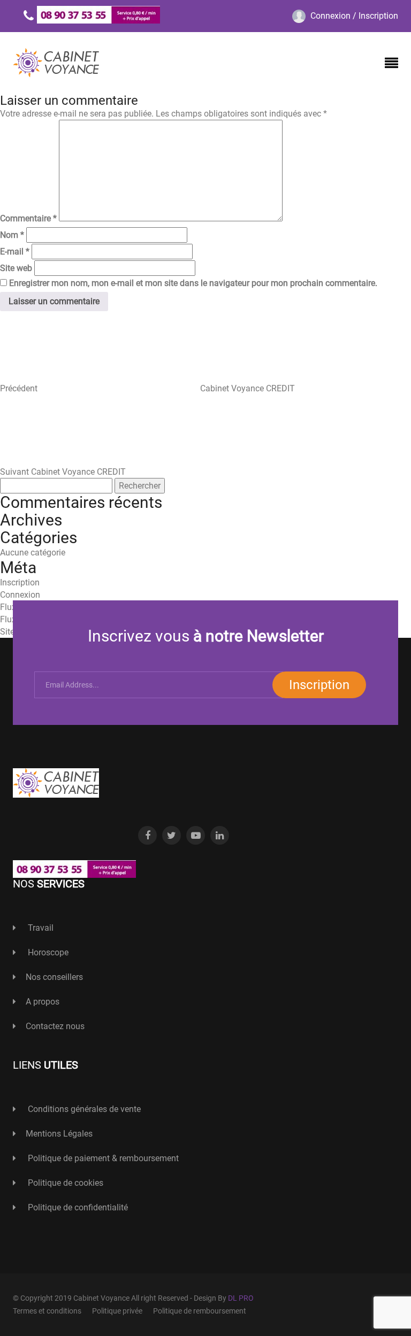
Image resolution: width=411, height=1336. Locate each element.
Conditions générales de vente (83, 1109)
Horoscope (47, 952)
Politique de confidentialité (77, 1207)
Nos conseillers (54, 977)
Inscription (20, 582)
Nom (12, 235)
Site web (16, 268)
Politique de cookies (64, 1183)
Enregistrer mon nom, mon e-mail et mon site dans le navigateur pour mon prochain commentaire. (193, 283)
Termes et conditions (47, 1311)
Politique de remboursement (199, 1311)
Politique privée (117, 1311)
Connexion (20, 595)
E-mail (14, 251)
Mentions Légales (59, 1134)
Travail (40, 928)
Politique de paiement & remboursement (102, 1158)
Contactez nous (55, 1026)
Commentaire (28, 218)
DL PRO (241, 1298)
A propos (42, 1002)
